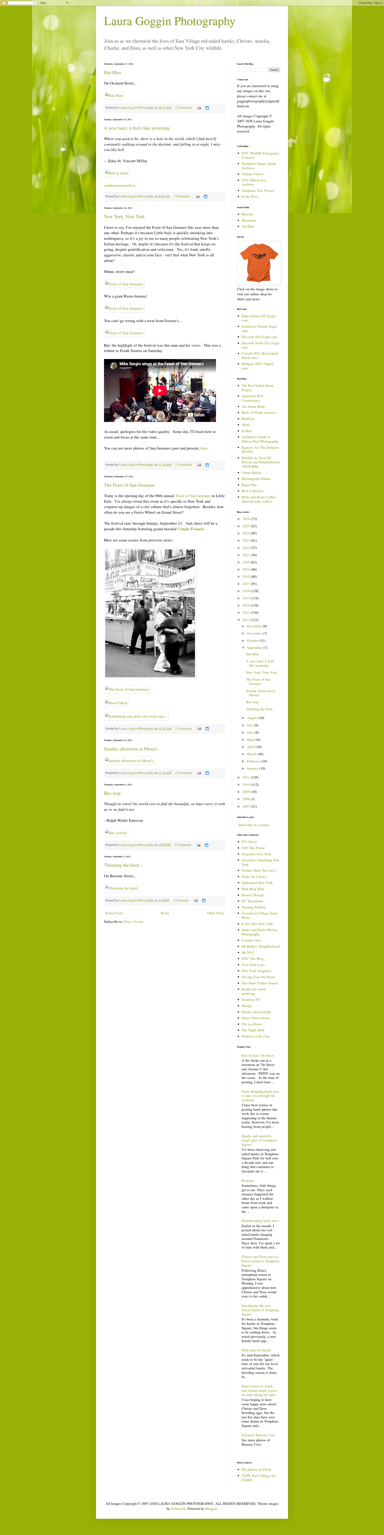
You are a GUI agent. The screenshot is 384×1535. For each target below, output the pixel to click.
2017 (247, 583)
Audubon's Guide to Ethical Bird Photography (260, 439)
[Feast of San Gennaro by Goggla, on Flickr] (124, 284)
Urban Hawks (251, 472)
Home (165, 912)
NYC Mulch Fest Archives (254, 182)
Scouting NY (251, 999)
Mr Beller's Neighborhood (261, 946)
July (250, 725)
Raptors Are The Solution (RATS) (260, 449)
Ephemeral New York (257, 882)
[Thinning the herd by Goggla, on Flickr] (121, 888)
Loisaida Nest (252, 940)
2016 (247, 590)
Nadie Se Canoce (254, 876)
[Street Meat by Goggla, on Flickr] (116, 702)
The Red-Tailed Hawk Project (257, 387)
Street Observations (256, 1017)
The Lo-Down (252, 1024)
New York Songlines (256, 970)
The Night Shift (253, 1030)
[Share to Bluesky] (207, 109)
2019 (247, 569)
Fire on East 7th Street (258, 1055)
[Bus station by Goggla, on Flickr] (116, 832)
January (253, 768)
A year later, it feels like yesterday (137, 128)
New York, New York (124, 216)
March (252, 753)
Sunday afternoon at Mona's (131, 748)
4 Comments (183, 773)
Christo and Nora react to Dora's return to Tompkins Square (260, 1260)
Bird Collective (253, 490)
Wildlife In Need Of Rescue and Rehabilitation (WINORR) (261, 462)
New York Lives (253, 964)
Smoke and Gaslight (256, 1011)
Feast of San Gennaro (193, 495)
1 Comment (180, 900)
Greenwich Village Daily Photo (260, 915)
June (251, 732)
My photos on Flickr (256, 1469)
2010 (247, 784)
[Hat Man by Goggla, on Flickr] (114, 95)
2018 (247, 576)
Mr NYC (248, 952)
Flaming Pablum (254, 907)
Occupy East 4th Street (258, 976)
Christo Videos (252, 173)
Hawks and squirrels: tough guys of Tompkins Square (259, 1140)
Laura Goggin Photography (169, 20)
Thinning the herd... (123, 865)
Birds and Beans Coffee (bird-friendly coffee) (259, 499)
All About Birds (253, 406)
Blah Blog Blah (253, 888)
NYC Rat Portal (253, 847)
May (250, 739)
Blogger (211, 1508)
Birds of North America (259, 412)
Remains (248, 1180)
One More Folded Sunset (260, 983)
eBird (246, 424)
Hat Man (112, 72)
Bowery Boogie (253, 894)
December (255, 626)
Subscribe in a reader (253, 824)
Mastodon (249, 220)
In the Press (250, 196)
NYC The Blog (253, 958)
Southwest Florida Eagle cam (259, 328)
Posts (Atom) (133, 921)
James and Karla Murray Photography (259, 931)
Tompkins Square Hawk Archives (259, 165)
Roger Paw (249, 484)
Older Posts (215, 912)
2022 (247, 547)
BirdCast (248, 418)
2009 (247, 791)
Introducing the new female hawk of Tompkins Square (260, 1309)
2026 (247, 518)
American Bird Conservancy (252, 398)
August (252, 717)
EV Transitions (252, 900)
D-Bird (247, 430)
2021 (247, 554)
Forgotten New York (256, 854)
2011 (247, 777)
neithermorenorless (119, 185)
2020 (247, 562)
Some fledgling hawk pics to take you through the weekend (260, 1095)
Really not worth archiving (254, 991)
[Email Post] (199, 107)
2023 (247, 540)
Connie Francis (191, 529)
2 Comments (183, 107)
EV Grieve (249, 841)
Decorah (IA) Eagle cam (259, 336)
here (204, 448)
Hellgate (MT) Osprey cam (258, 365)
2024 (247, 533)
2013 (247, 612)
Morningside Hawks (256, 478)
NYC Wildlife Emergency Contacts (260, 155)
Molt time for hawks (256, 1350)
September (255, 647)
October (253, 640)
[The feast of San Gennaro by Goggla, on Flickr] (150, 677)
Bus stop (112, 793)
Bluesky (247, 214)
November (255, 633)
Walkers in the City (256, 1036)
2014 (247, 605)
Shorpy (247, 1005)
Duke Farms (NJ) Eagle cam (259, 318)
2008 (247, 798)
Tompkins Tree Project (258, 190)
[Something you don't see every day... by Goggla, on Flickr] (136, 716)
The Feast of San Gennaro (129, 485)
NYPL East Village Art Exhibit (259, 1477)
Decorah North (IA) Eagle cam (261, 345)
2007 (247, 806)
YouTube (248, 226)
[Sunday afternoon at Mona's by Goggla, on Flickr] (129, 760)
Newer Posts (114, 912)
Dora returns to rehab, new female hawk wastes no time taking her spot (259, 1390)
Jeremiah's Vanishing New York (261, 862)
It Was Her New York (257, 923)
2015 (247, 598)
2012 (247, 619)
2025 (247, 525)
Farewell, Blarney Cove (258, 1435)
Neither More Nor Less (258, 870)
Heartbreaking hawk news (260, 1220)
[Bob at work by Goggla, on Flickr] (116, 173)
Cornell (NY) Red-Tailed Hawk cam (260, 355)
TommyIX (178, 1508)
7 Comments (182, 196)
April (251, 746)
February (254, 761)
